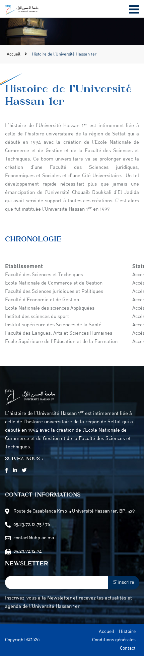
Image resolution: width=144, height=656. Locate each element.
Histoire (127, 632)
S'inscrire (123, 582)
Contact (128, 648)
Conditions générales (114, 640)
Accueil (14, 54)
